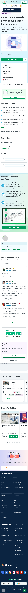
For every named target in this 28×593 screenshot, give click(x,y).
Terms (11, 587)
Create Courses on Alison (20, 535)
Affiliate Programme (19, 530)
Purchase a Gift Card (18, 515)
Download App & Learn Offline (20, 538)
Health (2, 484)
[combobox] (7, 263)
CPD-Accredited (18, 84)
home (2, 9)
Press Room (3, 515)
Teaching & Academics (18, 487)
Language (15, 477)
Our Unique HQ (4, 502)
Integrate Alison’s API (19, 540)
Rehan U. (8, 281)
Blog (2, 512)
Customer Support (22, 567)
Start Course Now (12, 59)
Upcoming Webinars (19, 554)
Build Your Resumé (5, 528)
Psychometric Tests (5, 535)
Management (16, 479)
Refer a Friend (17, 545)
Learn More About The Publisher (11, 249)
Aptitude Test (5, 538)
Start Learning (13, 436)
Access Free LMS (18, 528)
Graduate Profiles (17, 507)
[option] (13, 391)
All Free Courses (17, 502)
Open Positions (4, 505)
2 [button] (15, 361)
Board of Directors (5, 498)
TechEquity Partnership (19, 547)
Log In (24, 6)
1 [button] (11, 361)
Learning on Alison (5, 510)
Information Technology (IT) (6, 487)
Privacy (8, 587)
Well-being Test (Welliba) (7, 540)
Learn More (8, 398)
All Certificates (16, 498)
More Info (5, 436)
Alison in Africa (4, 517)
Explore (1, 6)
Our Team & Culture (5, 500)
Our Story (3, 495)
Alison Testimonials (17, 505)
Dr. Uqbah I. (9, 268)
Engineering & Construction (6, 479)
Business (3, 477)
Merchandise (17, 556)
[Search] (2, 5)
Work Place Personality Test (7, 543)
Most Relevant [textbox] (5, 263)
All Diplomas (16, 500)
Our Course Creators (5, 507)
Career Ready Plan (5, 533)
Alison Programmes (5, 519)
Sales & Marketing (17, 484)
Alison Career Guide (5, 530)
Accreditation (16, 495)
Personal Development (17, 482)
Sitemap (25, 587)
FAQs (19, 565)
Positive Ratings (8, 67)
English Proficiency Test (7, 547)
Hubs (15, 510)
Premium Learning (17, 512)
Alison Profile (17, 533)
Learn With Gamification (19, 542)
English (2, 482)
